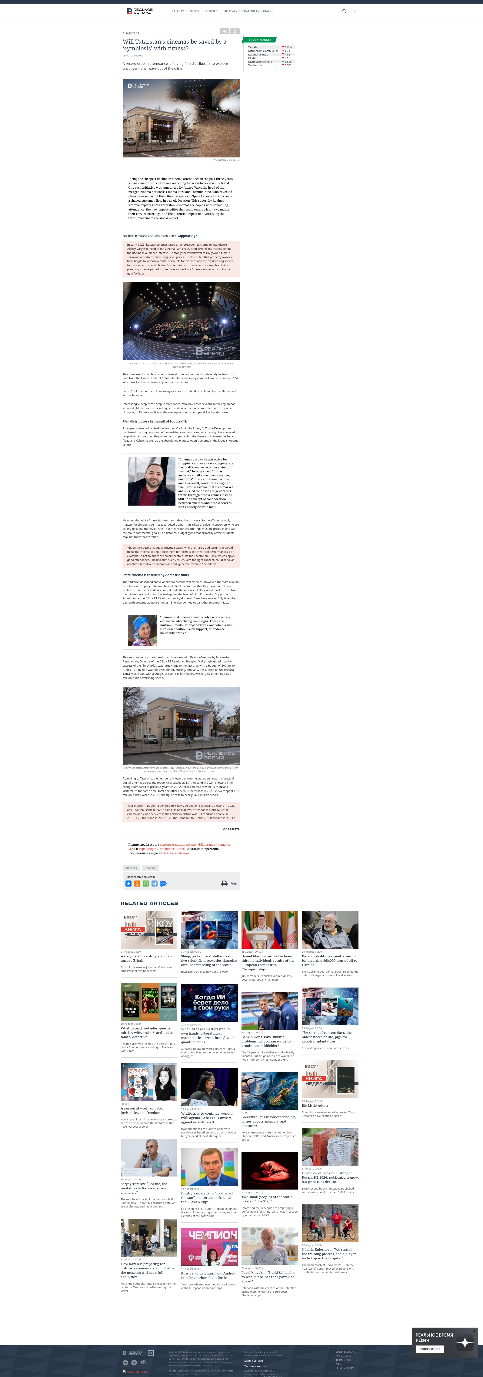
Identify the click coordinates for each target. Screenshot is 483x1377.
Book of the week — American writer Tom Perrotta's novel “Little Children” (328, 1110)
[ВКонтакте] (224, 31)
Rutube (168, 853)
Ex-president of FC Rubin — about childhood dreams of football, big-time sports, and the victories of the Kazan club (209, 1204)
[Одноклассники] (235, 31)
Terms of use (344, 1360)
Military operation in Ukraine (248, 11)
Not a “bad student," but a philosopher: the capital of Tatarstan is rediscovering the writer (148, 1277)
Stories (211, 11)
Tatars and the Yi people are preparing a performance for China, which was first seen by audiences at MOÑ (270, 1206)
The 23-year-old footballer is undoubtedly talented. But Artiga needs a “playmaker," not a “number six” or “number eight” (268, 1048)
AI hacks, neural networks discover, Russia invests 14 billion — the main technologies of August (208, 1042)
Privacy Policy (345, 1368)
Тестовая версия (255, 1366)
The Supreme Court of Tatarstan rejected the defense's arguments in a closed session (330, 965)
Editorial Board (346, 1352)
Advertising (343, 1356)
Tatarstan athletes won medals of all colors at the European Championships (208, 1280)
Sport (194, 11)
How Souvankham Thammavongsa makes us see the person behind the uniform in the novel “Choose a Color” (149, 1117)
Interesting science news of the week (209, 963)
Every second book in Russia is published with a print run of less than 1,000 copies (330, 1182)
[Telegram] (155, 883)
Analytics (131, 33)
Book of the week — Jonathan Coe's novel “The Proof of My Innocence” (146, 963)
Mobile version (253, 1360)
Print (234, 883)
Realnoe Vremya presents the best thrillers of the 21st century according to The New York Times (148, 1039)
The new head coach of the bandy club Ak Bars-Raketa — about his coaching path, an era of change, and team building (148, 1195)
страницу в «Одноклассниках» (162, 849)
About (340, 1364)
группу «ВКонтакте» (201, 844)
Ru (356, 11)
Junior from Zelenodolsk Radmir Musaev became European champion (268, 967)
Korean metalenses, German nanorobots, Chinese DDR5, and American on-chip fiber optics (270, 1128)
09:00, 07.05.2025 (133, 55)
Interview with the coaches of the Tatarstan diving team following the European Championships (269, 1283)
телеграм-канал (172, 844)
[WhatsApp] (146, 883)
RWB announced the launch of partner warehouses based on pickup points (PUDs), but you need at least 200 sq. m (208, 1124)
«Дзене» (183, 853)
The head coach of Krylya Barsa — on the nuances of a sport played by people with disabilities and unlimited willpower (329, 1260)
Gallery (178, 11)
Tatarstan (150, 868)
